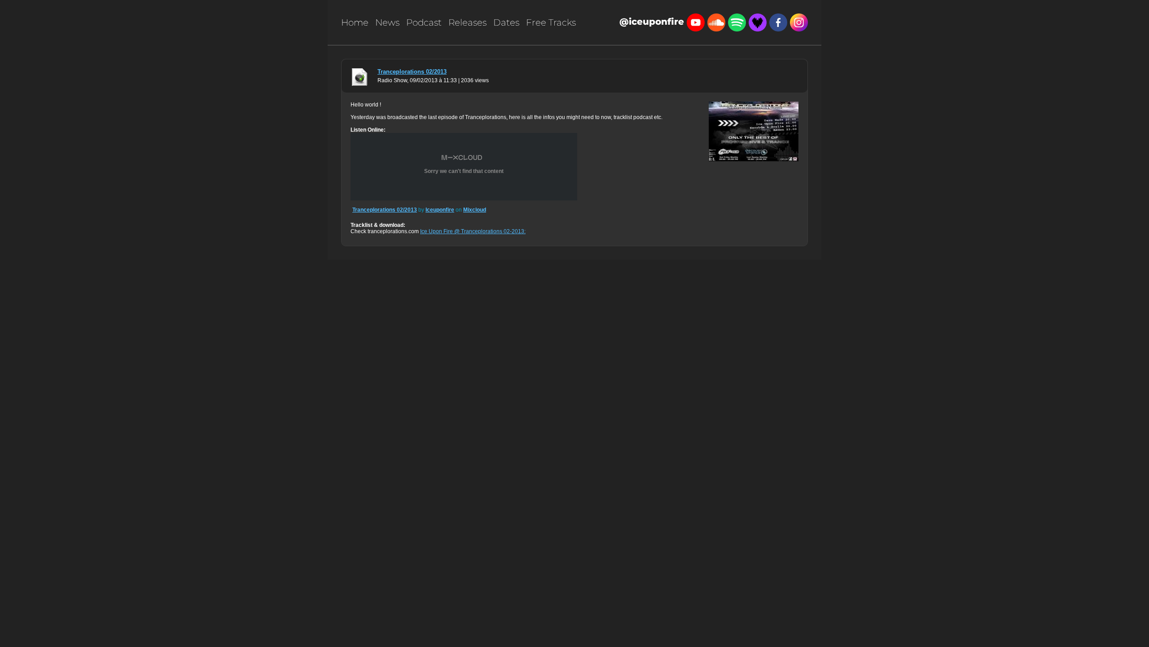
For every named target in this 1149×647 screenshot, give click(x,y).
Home (354, 22)
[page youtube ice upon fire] (696, 21)
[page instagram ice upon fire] (799, 21)
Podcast (424, 22)
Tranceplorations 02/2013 (412, 71)
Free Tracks (551, 22)
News (387, 22)
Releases (467, 22)
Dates (506, 22)
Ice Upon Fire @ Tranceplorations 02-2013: (473, 231)
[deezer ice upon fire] (758, 21)
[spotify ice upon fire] (737, 21)
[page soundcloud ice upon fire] (716, 21)
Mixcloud (474, 210)
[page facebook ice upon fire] (778, 21)
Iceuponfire (439, 210)
